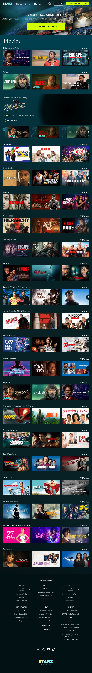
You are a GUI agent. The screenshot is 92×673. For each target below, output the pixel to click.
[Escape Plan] (75, 58)
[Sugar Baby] (46, 535)
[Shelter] (16, 81)
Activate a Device (46, 614)
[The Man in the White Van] (46, 225)
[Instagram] (43, 649)
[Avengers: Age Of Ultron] (16, 440)
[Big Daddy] (46, 321)
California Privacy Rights (70, 624)
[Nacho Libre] (46, 487)
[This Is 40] (75, 440)
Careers (70, 617)
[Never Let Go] (46, 249)
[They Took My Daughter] (75, 202)
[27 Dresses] (16, 535)
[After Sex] (46, 559)
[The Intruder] (16, 273)
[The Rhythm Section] (75, 535)
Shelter (46, 589)
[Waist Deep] (46, 344)
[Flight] (75, 297)
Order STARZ (21, 611)
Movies (37, 4)
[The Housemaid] (16, 202)
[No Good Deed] (75, 273)
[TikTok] (54, 649)
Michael (46, 585)
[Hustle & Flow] (46, 178)
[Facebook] (38, 649)
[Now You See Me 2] (16, 344)
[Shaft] (16, 321)
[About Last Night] (75, 368)
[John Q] (16, 178)
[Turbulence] (16, 416)
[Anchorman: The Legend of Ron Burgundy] (46, 463)
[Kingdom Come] (75, 321)
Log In (21, 621)
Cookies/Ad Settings (70, 639)
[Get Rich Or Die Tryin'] (46, 202)
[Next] (88, 57)
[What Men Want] (75, 559)
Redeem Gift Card (22, 617)
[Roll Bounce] (16, 368)
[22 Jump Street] (75, 249)
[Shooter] (16, 511)
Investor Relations (70, 643)
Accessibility (46, 621)
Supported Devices (46, 617)
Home (19, 4)
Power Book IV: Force (22, 594)
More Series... (70, 601)
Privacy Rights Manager (70, 627)
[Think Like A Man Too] (75, 154)
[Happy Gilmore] (16, 487)
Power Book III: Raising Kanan (21, 590)
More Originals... (21, 601)
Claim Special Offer (21, 614)
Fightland (21, 585)
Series (28, 4)
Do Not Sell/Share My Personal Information (70, 635)
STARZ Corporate (70, 611)
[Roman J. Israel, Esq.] (16, 58)
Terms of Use (70, 631)
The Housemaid (46, 595)
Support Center (46, 611)
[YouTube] (48, 649)
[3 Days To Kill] (46, 511)
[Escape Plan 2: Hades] (16, 249)
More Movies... (46, 599)
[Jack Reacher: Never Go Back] (46, 440)
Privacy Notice (70, 621)
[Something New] (75, 416)
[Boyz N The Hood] (16, 297)
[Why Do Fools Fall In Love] (46, 368)
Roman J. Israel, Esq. (46, 592)
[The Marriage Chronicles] (16, 559)
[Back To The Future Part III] (16, 463)
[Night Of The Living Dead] (75, 487)
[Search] (49, 3)
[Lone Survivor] (46, 297)
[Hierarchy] (16, 225)
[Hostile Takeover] (75, 225)
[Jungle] (46, 416)
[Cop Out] (75, 463)
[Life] (46, 154)
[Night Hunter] (75, 511)
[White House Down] (75, 178)
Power (21, 597)
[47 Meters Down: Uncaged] (46, 273)
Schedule (46, 629)
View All (84, 48)
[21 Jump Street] (75, 344)
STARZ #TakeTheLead (70, 614)
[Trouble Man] (75, 81)
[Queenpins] (46, 58)
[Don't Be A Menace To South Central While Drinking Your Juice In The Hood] (16, 154)
